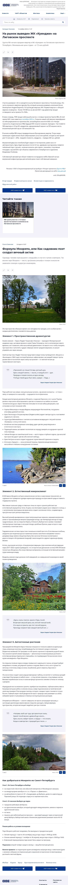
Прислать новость (50, 19)
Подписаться (35, 19)
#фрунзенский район (9, 184)
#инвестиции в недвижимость (44, 181)
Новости (5, 13)
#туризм (13, 862)
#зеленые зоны (51, 862)
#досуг (20, 862)
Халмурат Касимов (8, 29)
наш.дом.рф (61, 171)
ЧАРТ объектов (21, 13)
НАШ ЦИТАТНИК (24, 1)
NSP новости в (16, 190)
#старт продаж (7, 181)
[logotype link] (11, 5)
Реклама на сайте (57, 881)
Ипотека (36, 13)
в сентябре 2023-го (27, 119)
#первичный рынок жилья (23, 181)
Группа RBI (60, 169)
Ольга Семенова (7, 244)
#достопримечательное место (34, 862)
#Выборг (5, 862)
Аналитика (50, 13)
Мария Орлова (61, 8)
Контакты (43, 880)
